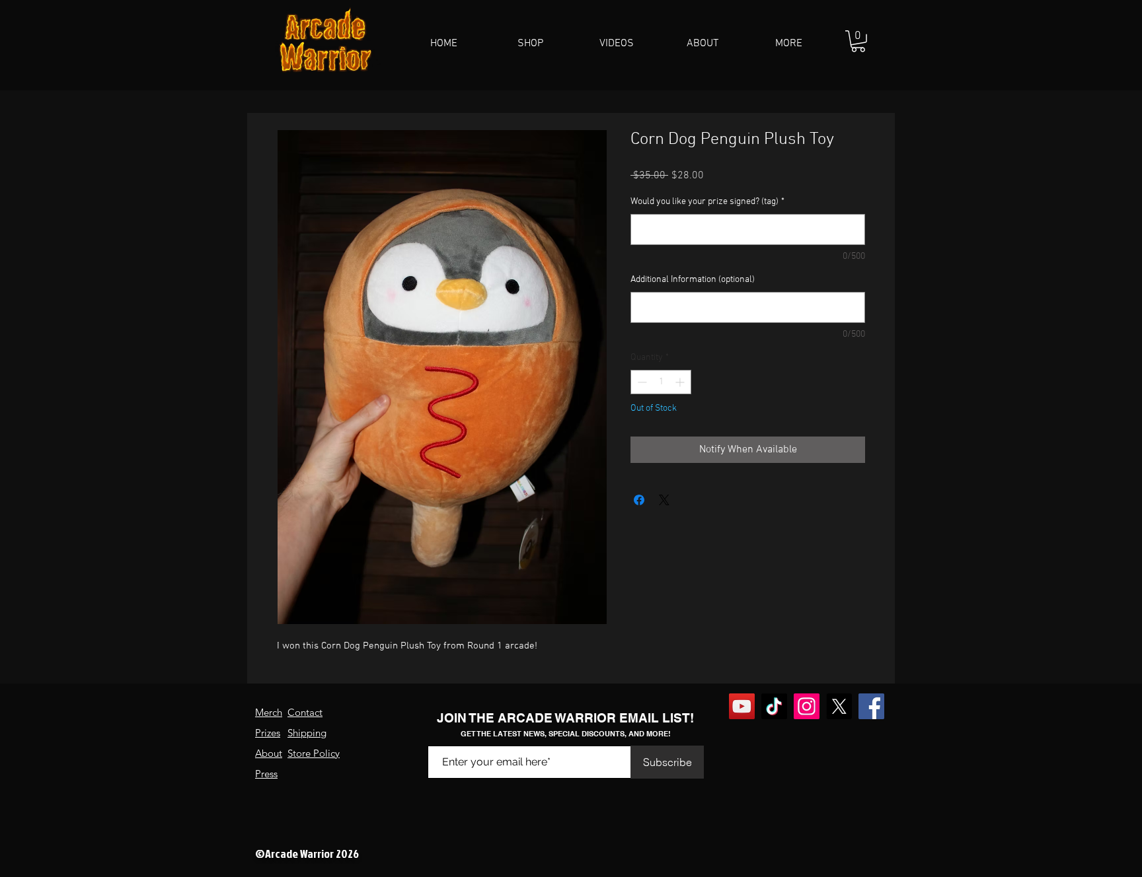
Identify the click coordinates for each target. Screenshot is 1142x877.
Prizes (267, 732)
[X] (839, 706)
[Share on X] (664, 500)
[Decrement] (640, 382)
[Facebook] (871, 706)
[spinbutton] (661, 382)
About (268, 753)
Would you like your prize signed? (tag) (707, 201)
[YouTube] (742, 706)
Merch (268, 712)
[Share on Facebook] (639, 500)
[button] (530, 44)
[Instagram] (806, 706)
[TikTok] (774, 706)
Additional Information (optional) (692, 279)
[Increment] (681, 382)
